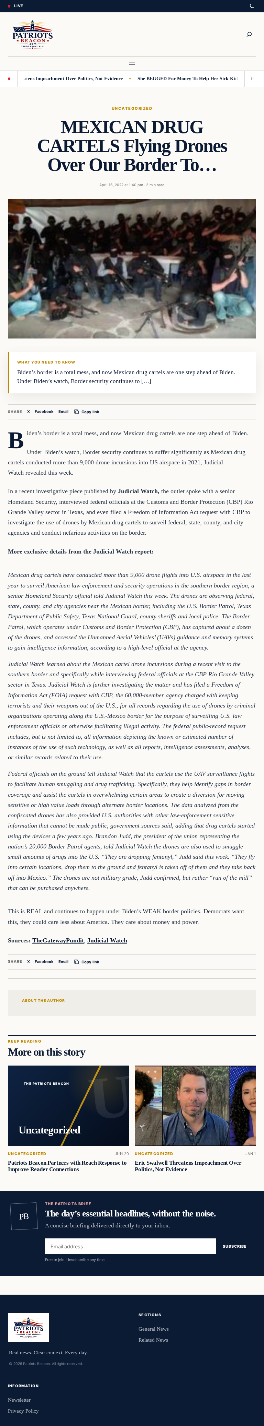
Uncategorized (132, 108)
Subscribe (234, 1246)
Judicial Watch (107, 940)
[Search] (249, 34)
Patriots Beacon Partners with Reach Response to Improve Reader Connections (67, 1166)
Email (63, 411)
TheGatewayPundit (58, 940)
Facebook (44, 411)
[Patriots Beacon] (32, 34)
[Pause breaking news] (250, 79)
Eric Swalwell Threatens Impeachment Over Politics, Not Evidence (188, 1166)
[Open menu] (132, 63)
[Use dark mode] (251, 6)
